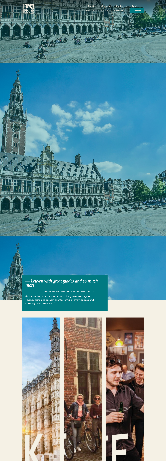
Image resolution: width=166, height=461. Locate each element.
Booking (92, 6)
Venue (90, 10)
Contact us (121, 6)
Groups (104, 10)
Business (119, 10)
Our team (106, 6)
